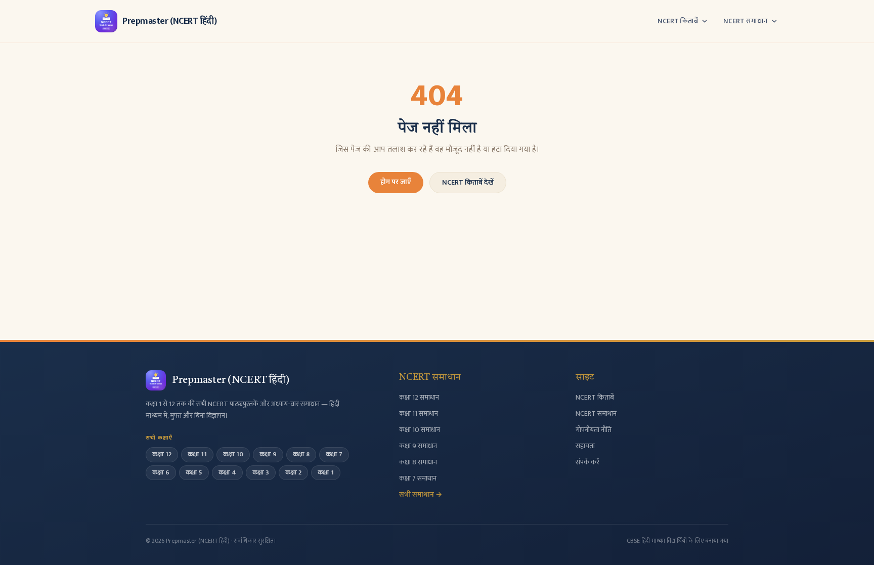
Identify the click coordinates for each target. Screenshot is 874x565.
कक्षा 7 (334, 454)
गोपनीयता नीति (593, 430)
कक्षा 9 (268, 454)
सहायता (585, 446)
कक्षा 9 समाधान (418, 446)
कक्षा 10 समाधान (419, 430)
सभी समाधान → (420, 494)
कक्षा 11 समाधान (418, 413)
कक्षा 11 (197, 454)
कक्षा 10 (233, 454)
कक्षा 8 (301, 454)
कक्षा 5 (194, 472)
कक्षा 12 (161, 454)
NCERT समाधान (745, 21)
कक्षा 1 (326, 472)
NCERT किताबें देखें (468, 182)
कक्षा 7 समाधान (417, 478)
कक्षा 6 (160, 472)
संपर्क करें (587, 462)
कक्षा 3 (260, 472)
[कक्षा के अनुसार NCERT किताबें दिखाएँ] (704, 21)
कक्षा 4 (227, 472)
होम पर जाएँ (395, 182)
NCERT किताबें (678, 21)
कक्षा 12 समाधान (419, 397)
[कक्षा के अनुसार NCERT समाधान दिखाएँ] (774, 21)
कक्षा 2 (293, 472)
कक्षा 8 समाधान (418, 462)
